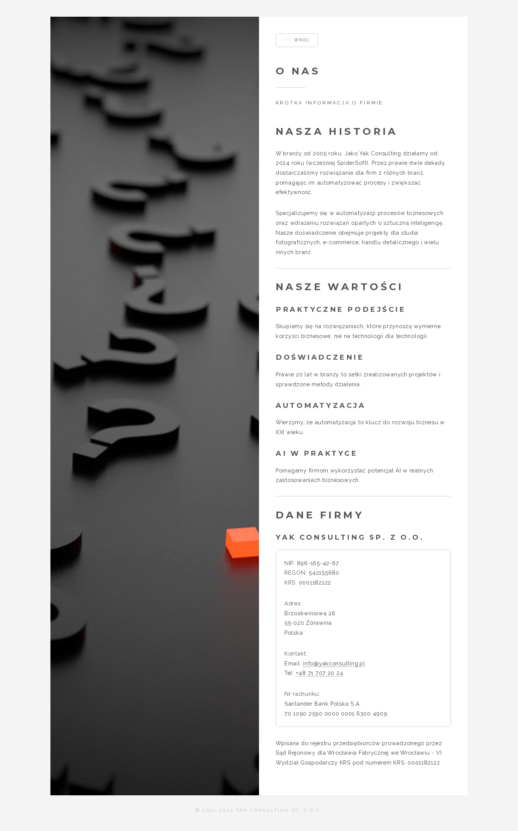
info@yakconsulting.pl (334, 663)
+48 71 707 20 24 (320, 673)
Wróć (302, 40)
